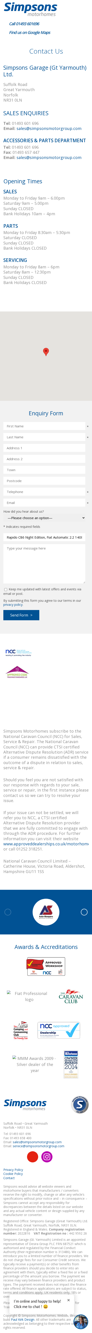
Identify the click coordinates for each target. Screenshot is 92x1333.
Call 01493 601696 (23, 23)
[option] (46, 912)
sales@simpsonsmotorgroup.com (49, 128)
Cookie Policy (13, 1174)
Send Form (19, 615)
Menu (83, 7)
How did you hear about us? (23, 511)
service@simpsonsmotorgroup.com (38, 1146)
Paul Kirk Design (22, 1319)
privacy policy (13, 604)
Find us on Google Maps (29, 32)
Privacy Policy (13, 1170)
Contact (9, 1178)
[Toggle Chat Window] (81, 1322)
